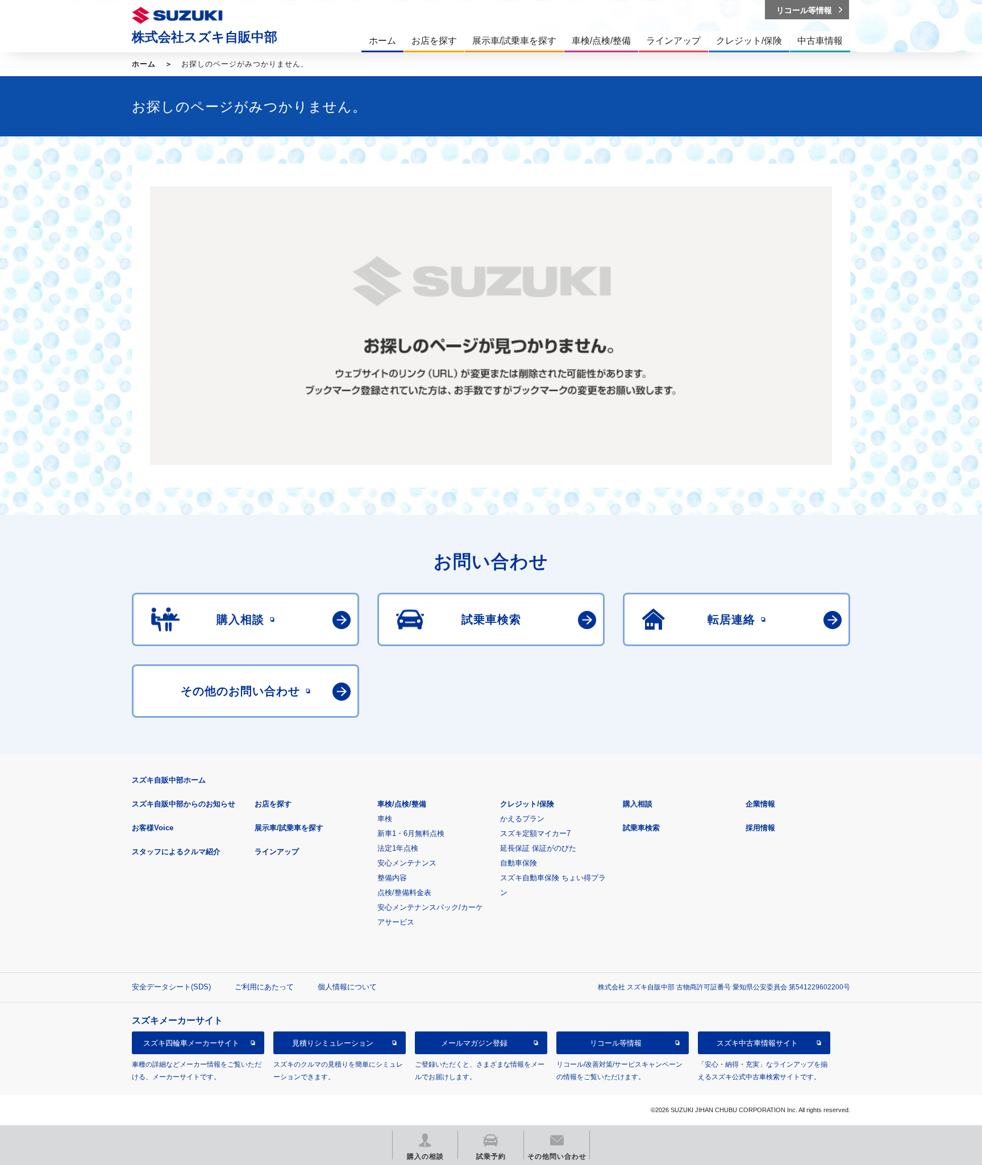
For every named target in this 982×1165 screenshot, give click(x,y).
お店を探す (273, 804)
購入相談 (637, 804)
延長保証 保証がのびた (538, 848)
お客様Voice (152, 827)
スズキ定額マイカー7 (535, 833)
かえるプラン (522, 818)
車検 (384, 818)
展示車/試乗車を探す (289, 827)
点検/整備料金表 (404, 892)
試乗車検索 (641, 827)
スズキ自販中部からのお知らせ (183, 804)
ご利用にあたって (264, 987)
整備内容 (392, 877)
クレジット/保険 (527, 804)
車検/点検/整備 (401, 804)
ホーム (144, 64)
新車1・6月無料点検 (410, 833)
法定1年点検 (397, 848)
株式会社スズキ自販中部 (204, 37)
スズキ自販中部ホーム (169, 780)
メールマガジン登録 (474, 1043)
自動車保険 (518, 863)
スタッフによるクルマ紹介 (176, 851)
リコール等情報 (616, 1043)
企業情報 (760, 804)
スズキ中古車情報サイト (757, 1043)
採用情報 (760, 827)
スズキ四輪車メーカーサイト (191, 1043)
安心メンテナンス (406, 863)
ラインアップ (277, 851)
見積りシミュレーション (332, 1043)
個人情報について (347, 987)
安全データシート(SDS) (171, 987)
